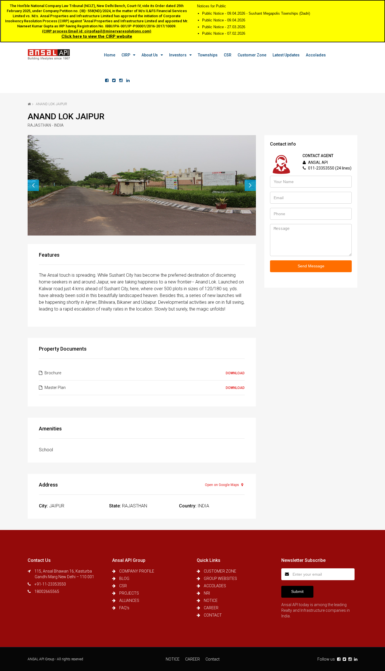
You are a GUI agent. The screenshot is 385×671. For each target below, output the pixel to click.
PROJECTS (129, 593)
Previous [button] (33, 185)
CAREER (211, 608)
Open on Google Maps (222, 485)
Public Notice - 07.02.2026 (223, 33)
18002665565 (46, 591)
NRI (207, 593)
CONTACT (213, 615)
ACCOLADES (215, 586)
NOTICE (211, 600)
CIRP (125, 55)
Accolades (316, 55)
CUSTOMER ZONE (220, 571)
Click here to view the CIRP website (96, 36)
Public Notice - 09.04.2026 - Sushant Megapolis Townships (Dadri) (256, 13)
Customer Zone (252, 55)
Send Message (311, 266)
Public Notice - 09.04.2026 (223, 20)
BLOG (124, 578)
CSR (227, 55)
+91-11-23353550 (50, 584)
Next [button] (250, 185)
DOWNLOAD (235, 373)
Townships (208, 55)
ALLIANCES (129, 600)
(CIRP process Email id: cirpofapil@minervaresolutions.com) (96, 31)
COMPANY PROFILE (136, 571)
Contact (212, 659)
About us (149, 55)
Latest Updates (286, 55)
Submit (297, 591)
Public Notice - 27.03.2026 (223, 27)
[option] (142, 185)
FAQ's (124, 608)
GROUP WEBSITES (220, 578)
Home (109, 55)
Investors (178, 55)
